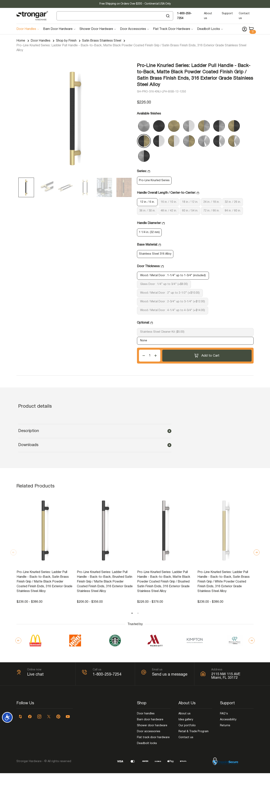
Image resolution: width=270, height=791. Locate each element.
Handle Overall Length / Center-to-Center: (168, 192)
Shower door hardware (152, 725)
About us (184, 713)
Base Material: (149, 244)
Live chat (35, 674)
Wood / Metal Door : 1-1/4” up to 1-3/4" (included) (173, 275)
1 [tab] (132, 613)
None (143, 340)
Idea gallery (185, 719)
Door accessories (148, 731)
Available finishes (149, 113)
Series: (143, 171)
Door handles (146, 713)
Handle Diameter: (151, 223)
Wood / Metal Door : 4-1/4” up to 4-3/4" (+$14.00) (172, 310)
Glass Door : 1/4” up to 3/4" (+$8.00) (164, 284)
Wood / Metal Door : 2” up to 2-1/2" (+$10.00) (170, 293)
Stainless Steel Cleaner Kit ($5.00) (162, 332)
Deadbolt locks (147, 743)
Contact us (185, 737)
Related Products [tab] (35, 486)
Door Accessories (133, 29)
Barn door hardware (150, 719)
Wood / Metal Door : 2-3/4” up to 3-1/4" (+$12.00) (172, 301)
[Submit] (168, 15)
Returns (225, 725)
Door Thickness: (150, 266)
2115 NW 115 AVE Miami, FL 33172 (225, 676)
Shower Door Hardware (96, 29)
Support (227, 13)
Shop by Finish (66, 40)
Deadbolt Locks (208, 29)
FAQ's (224, 713)
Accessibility (228, 719)
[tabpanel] (45, 549)
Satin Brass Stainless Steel (101, 40)
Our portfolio (187, 725)
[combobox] (115, 15)
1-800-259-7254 (107, 674)
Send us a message (169, 674)
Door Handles (26, 29)
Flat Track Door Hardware (171, 29)
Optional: (145, 322)
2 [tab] (138, 613)
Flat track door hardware (153, 737)
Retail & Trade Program (193, 731)
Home (20, 40)
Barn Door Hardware (58, 29)
